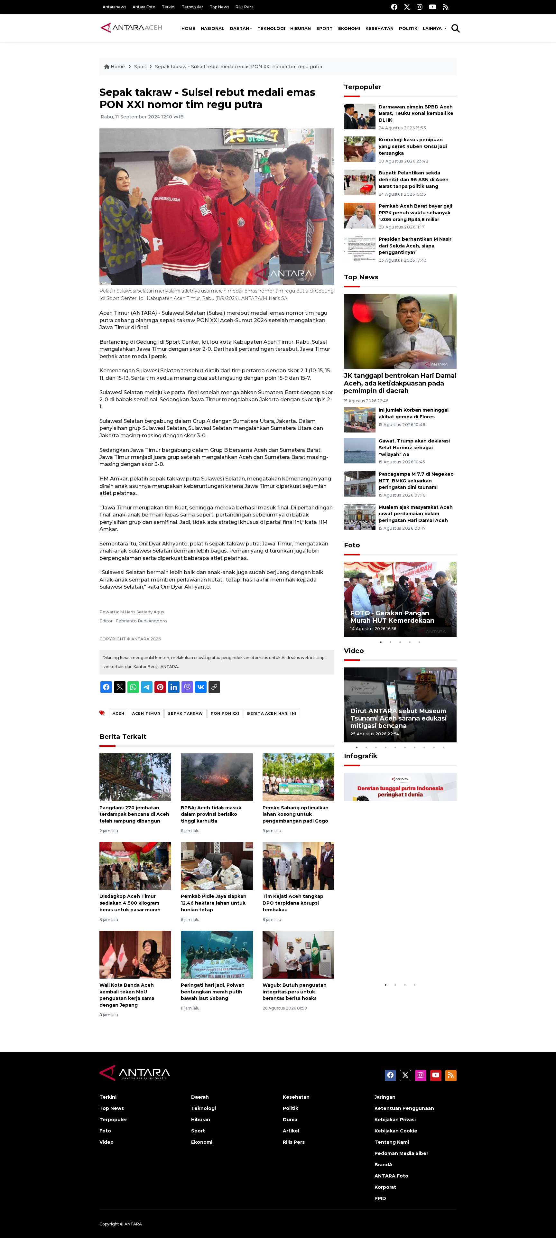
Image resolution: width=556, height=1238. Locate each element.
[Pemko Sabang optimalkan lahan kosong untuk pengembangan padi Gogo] (298, 777)
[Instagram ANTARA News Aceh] (419, 7)
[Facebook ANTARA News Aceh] (394, 7)
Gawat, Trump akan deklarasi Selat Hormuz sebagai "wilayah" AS (414, 447)
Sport (324, 28)
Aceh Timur (146, 713)
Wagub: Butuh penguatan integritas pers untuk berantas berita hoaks (295, 991)
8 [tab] (424, 747)
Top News (219, 7)
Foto (352, 545)
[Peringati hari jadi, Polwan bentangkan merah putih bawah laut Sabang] (217, 954)
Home (188, 28)
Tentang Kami (392, 1142)
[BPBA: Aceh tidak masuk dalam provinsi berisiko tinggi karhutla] (217, 777)
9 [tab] (434, 747)
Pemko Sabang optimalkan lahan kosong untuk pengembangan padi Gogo (296, 814)
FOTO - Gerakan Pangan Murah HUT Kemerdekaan (392, 616)
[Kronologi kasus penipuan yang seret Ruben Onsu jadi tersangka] (359, 149)
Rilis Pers (244, 7)
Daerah (239, 28)
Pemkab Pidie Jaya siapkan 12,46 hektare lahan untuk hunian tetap (213, 903)
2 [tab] (390, 642)
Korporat (385, 1187)
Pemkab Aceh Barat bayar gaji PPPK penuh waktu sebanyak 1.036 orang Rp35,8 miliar (415, 212)
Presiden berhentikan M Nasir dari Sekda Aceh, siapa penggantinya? (415, 246)
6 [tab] (405, 747)
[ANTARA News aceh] (131, 28)
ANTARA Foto (391, 1176)
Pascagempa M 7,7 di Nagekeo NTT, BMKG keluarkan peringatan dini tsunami (416, 480)
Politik (408, 28)
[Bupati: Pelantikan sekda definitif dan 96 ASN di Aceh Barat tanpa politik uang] (359, 182)
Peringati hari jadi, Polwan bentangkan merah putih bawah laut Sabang (213, 991)
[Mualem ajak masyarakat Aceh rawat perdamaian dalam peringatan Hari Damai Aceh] (359, 516)
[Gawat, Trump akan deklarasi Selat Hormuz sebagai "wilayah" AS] (359, 450)
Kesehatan (380, 28)
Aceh (119, 713)
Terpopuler (192, 7)
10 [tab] (443, 747)
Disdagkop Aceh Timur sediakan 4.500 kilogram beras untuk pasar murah (130, 903)
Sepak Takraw (185, 713)
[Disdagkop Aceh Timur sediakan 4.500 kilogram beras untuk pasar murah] (135, 865)
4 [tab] (410, 642)
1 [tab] (381, 642)
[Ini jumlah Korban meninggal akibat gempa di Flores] (359, 419)
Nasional (212, 28)
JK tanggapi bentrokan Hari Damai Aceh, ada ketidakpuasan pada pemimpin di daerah (400, 383)
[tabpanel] (400, 599)
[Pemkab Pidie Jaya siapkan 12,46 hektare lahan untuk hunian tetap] (217, 865)
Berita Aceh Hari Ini (272, 713)
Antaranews (114, 7)
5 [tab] (419, 642)
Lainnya (433, 28)
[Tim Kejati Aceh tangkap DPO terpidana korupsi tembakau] (298, 865)
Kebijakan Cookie (396, 1131)
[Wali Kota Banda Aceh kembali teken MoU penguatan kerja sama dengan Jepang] (135, 954)
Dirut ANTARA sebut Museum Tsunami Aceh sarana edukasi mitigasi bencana (398, 718)
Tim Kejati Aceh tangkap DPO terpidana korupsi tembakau (293, 903)
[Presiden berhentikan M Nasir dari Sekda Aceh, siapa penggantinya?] (359, 248)
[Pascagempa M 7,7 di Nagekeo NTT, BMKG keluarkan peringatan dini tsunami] (359, 483)
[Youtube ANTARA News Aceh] (432, 7)
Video (354, 651)
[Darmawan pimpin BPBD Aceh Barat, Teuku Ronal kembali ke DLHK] (359, 116)
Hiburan (300, 28)
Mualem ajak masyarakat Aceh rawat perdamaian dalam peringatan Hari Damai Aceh (416, 514)
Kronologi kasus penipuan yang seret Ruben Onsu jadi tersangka (413, 146)
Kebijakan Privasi (395, 1119)
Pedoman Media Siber (401, 1153)
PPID (380, 1198)
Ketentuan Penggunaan (404, 1108)
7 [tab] (415, 747)
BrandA (384, 1165)
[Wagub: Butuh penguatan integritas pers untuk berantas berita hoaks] (298, 954)
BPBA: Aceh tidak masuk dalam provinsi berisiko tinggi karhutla (211, 814)
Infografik (360, 756)
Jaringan (385, 1097)
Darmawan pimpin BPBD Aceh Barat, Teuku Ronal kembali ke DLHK (416, 113)
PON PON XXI (225, 713)
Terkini (168, 7)
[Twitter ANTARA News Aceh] (407, 7)
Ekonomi (349, 28)
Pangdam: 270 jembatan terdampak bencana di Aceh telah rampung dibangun (134, 814)
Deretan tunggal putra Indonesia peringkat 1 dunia (395, 958)
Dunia (290, 1119)
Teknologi (271, 28)
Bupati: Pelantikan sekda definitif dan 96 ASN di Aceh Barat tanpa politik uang (414, 179)
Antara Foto (144, 7)
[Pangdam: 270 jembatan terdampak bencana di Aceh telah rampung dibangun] (135, 777)
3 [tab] (400, 642)
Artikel (291, 1131)
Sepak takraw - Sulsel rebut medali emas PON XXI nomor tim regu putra (238, 67)
